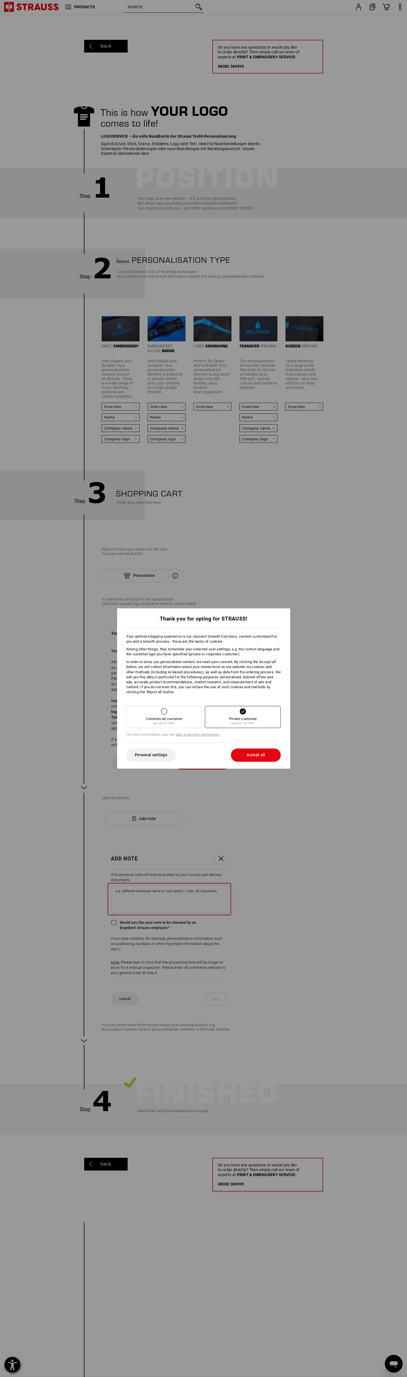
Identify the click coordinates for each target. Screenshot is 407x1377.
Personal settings (151, 755)
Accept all (256, 755)
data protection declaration (198, 734)
